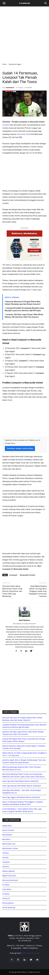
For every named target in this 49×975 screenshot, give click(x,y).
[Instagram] (22, 651)
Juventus (5, 866)
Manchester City (8, 844)
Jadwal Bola (7, 826)
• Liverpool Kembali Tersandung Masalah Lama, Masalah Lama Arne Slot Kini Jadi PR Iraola (24, 309)
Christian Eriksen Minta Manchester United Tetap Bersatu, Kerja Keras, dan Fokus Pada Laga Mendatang (12, 591)
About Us (10, 945)
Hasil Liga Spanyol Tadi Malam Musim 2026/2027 (21, 786)
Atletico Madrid (8, 871)
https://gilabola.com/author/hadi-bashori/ (24, 623)
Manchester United (10, 848)
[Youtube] (37, 959)
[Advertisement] (24, 34)
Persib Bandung (8, 907)
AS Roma (5, 894)
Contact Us (30, 945)
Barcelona (6, 839)
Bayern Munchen (9, 876)
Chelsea (5, 853)
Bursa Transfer (8, 830)
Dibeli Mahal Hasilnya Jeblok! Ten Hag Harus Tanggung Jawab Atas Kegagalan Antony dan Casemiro (38, 591)
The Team (20, 945)
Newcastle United (24, 134)
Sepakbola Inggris (15, 64)
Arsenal (5, 857)
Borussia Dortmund (10, 880)
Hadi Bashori (10, 87)
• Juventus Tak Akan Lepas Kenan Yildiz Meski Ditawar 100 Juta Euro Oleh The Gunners (24, 315)
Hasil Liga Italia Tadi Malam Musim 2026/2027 (20, 781)
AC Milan (6, 885)
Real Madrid (7, 835)
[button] (45, 3)
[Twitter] (32, 651)
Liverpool (5, 125)
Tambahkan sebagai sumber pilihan (20, 448)
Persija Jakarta (8, 903)
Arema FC (6, 898)
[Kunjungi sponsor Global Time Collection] (24, 245)
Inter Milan (6, 889)
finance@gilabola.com (30, 953)
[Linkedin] (27, 651)
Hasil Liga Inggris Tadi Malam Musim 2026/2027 (21, 797)
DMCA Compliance (30, 948)
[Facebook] (17, 651)
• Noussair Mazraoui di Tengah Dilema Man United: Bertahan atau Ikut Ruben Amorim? (23, 303)
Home (4, 64)
